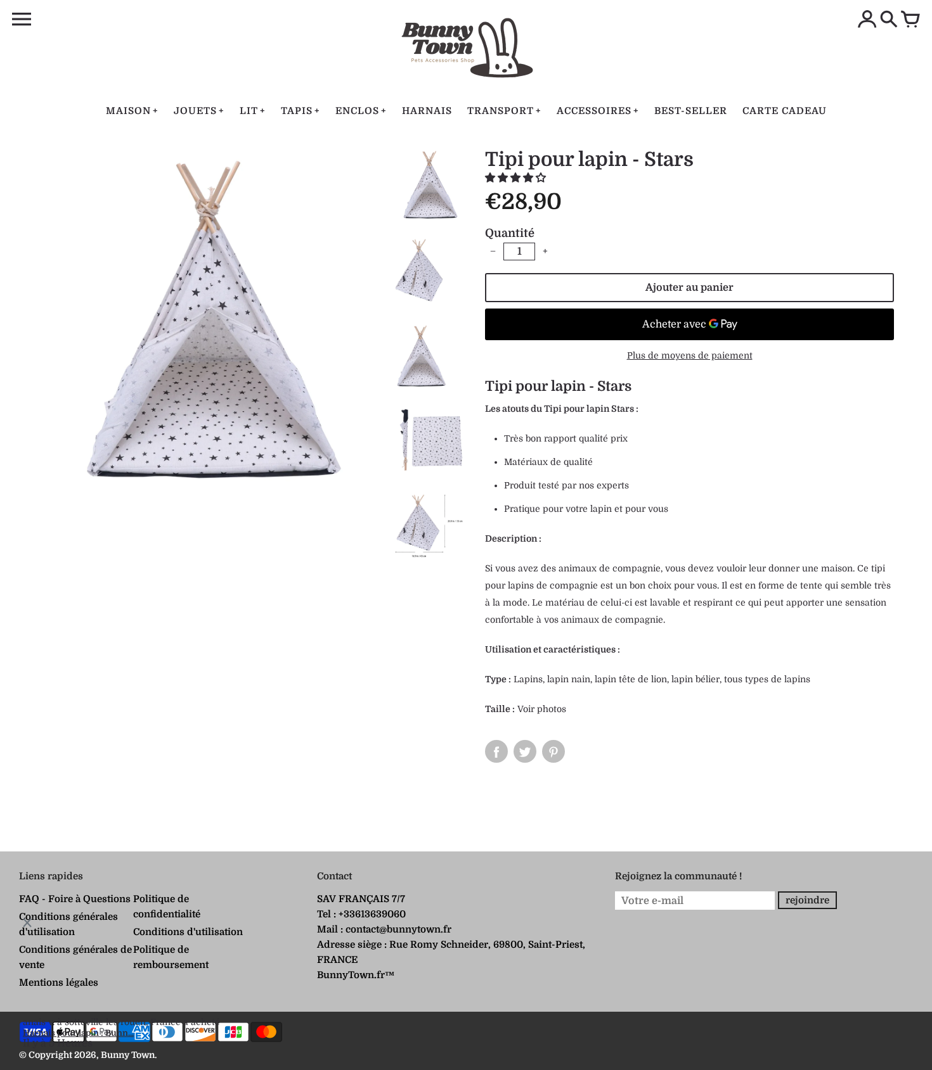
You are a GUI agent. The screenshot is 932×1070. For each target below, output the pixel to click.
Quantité (509, 233)
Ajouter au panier (689, 287)
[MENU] (21, 19)
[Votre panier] (910, 20)
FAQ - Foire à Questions (75, 899)
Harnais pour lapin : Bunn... (78, 1033)
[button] (516, 178)
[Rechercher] (888, 20)
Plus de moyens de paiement (690, 355)
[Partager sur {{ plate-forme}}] (496, 751)
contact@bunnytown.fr (398, 929)
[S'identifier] (867, 20)
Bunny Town (128, 1055)
